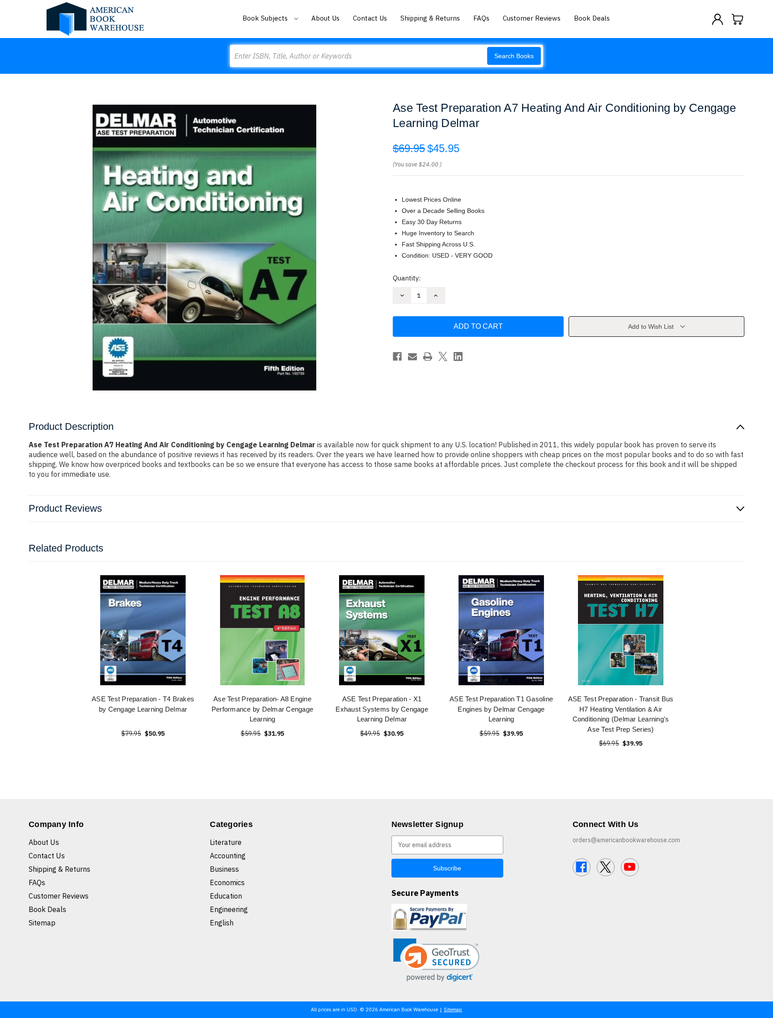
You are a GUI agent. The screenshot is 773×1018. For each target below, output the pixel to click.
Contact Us (370, 18)
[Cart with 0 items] (737, 19)
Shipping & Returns (430, 18)
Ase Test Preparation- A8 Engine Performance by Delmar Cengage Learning (262, 709)
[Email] (412, 356)
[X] (442, 356)
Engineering (229, 909)
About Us (325, 18)
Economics (227, 882)
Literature (226, 842)
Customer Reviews (532, 18)
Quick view (143, 630)
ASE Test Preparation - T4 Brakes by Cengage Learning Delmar (143, 704)
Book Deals (592, 18)
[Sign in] (717, 19)
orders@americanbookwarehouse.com (626, 840)
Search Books (514, 55)
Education (226, 895)
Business (224, 869)
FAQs (481, 18)
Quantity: (406, 278)
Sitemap (42, 922)
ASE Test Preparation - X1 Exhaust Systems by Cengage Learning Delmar (382, 709)
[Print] (427, 356)
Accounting (228, 855)
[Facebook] (397, 356)
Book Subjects (265, 18)
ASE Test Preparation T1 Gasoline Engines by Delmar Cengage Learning (501, 709)
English (222, 922)
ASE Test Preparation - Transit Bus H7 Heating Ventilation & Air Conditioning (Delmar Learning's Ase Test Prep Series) (621, 714)
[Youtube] (629, 867)
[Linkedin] (458, 356)
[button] (436, 960)
